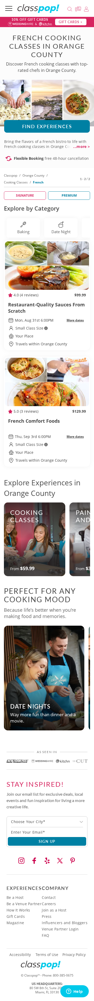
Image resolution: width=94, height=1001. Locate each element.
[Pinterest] (72, 861)
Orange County (33, 175)
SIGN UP (47, 841)
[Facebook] (34, 861)
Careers (49, 903)
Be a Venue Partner (24, 903)
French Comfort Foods (34, 421)
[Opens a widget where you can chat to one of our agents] (74, 991)
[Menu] (8, 8)
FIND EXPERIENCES (47, 126)
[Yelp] (47, 861)
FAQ (45, 935)
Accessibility (20, 955)
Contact (49, 897)
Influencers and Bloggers (64, 922)
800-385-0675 (63, 975)
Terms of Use (47, 955)
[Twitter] (60, 861)
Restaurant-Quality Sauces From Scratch (46, 307)
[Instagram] (21, 861)
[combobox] (47, 821)
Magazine (15, 922)
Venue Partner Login (60, 929)
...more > (81, 147)
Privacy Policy (74, 955)
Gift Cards (16, 916)
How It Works (18, 910)
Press (46, 916)
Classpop (10, 175)
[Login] (86, 8)
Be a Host (15, 897)
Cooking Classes (16, 182)
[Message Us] (79, 8)
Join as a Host (54, 910)
